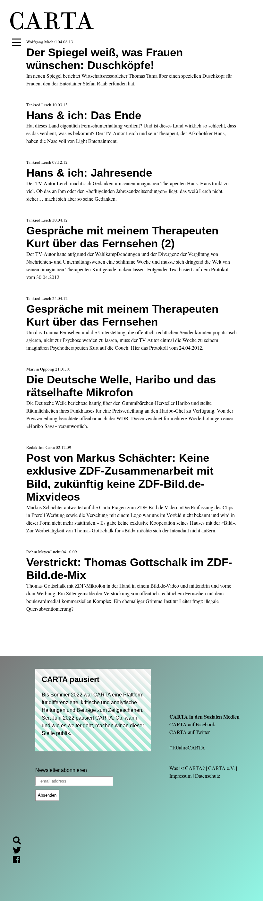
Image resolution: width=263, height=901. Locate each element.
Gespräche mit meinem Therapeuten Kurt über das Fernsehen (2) (122, 236)
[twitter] (20, 851)
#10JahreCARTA (187, 747)
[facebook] (19, 860)
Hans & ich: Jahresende (89, 172)
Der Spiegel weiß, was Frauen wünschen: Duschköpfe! (104, 58)
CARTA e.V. (221, 768)
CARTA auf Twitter (189, 732)
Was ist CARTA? (187, 768)
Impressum (180, 775)
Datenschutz (207, 775)
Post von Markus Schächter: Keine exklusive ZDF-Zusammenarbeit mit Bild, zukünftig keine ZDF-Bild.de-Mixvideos (120, 477)
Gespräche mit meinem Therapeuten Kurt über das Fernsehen (122, 315)
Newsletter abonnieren (61, 770)
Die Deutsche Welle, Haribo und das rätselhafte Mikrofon (121, 385)
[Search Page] (20, 841)
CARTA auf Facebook (192, 724)
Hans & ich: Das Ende (83, 115)
